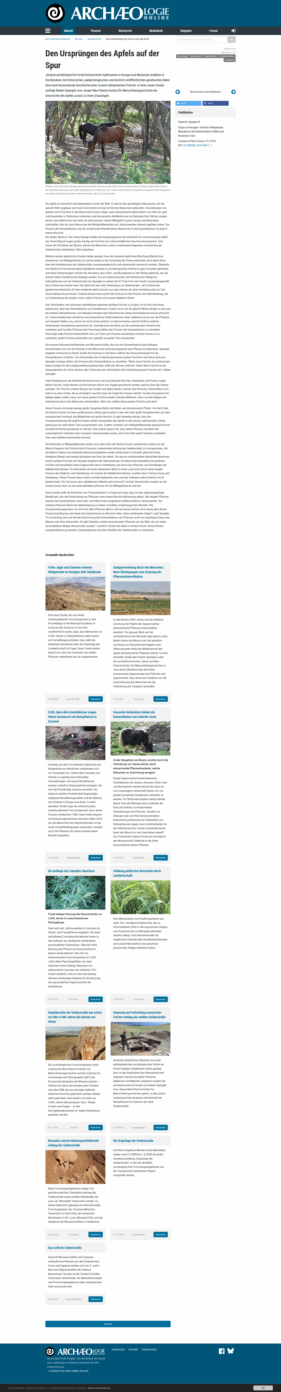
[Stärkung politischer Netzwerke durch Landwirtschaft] (140, 897)
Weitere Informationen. (99, 1388)
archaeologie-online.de (57, 39)
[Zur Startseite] (108, 13)
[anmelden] (233, 30)
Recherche (125, 30)
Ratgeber (186, 30)
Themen (96, 30)
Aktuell (68, 30)
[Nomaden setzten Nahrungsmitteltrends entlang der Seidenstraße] (75, 1166)
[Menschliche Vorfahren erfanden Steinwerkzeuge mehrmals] (233, 91)
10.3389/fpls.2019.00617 (196, 145)
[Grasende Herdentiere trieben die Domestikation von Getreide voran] (140, 738)
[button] (188, 103)
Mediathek (156, 30)
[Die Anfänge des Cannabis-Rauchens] (75, 892)
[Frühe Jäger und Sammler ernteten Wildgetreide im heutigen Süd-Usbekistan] (75, 593)
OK (263, 1387)
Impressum (118, 1349)
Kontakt (133, 1349)
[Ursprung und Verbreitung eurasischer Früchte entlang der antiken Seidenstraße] (140, 1038)
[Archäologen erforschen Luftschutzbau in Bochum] (177, 91)
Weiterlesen (96, 699)
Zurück (108, 1323)
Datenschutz (149, 1349)
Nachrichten (94, 39)
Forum (213, 30)
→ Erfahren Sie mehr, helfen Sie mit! (67, 1371)
